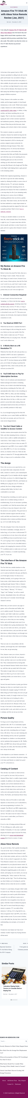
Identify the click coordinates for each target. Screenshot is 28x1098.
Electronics (14, 7)
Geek (6, 994)
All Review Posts (12, 1080)
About (4, 1080)
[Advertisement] (14, 1020)
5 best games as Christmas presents (23, 946)
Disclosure (18, 1084)
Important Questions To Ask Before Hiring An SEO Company (6, 948)
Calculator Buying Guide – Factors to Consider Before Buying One (12, 988)
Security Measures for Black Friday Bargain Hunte (14, 1046)
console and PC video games (8, 110)
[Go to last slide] (4, 982)
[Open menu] (26, 3)
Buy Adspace (22, 1080)
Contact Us (10, 1084)
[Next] (24, 982)
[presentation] (14, 975)
